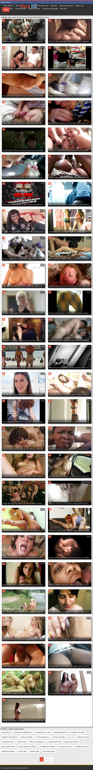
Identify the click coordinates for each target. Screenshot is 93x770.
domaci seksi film (59, 737)
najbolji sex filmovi (82, 746)
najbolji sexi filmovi (8, 751)
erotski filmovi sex (8, 742)
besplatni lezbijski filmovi (23, 732)
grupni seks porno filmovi (27, 746)
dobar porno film (27, 737)
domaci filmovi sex (42, 737)
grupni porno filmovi (72, 742)
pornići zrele (34, 751)
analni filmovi (6, 732)
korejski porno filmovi (47, 746)
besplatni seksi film (77, 732)
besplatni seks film (60, 732)
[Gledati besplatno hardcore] (37, 9)
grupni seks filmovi (8, 746)
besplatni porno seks (43, 732)
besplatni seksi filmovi (9, 737)
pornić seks (22, 751)
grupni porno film (55, 742)
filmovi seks (22, 742)
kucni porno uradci (65, 746)
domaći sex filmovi (83, 737)
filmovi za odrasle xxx (37, 742)
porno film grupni (49, 751)
